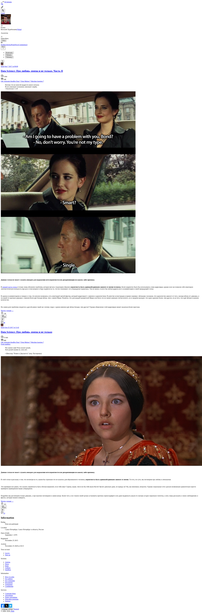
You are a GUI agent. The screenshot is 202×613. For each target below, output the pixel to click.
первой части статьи (9, 287)
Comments (23, 45)
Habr (12, 611)
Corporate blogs (10, 593)
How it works (9, 577)
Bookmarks (9, 53)
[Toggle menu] (2, 2)
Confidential (9, 586)
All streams (8, 2)
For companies (10, 581)
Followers (9, 55)
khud (2, 66)
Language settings (7, 609)
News (17, 45)
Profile (3, 45)
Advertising (9, 595)
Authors (7, 568)
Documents (9, 582)
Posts (13, 45)
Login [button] (3, 13)
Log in (7, 553)
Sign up (7, 555)
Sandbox (8, 570)
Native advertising (11, 597)
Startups (7, 601)
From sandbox (5, 344)
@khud (19, 29)
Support (16, 609)
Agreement (8, 584)
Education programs (11, 599)
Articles (8, 45)
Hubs (7, 566)
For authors (9, 579)
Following (9, 57)
